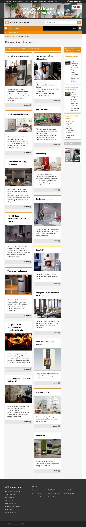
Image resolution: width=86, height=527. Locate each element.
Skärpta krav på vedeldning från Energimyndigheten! (16, 327)
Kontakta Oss (68, 490)
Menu (75, 28)
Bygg (15, 2)
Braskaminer (13, 36)
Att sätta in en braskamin (18, 56)
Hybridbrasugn (42, 392)
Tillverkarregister (36, 497)
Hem (6, 36)
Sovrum (50, 2)
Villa (57, 2)
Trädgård (42, 2)
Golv (26, 2)
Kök (31, 2)
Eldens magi (41, 153)
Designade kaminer (44, 199)
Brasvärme (40, 435)
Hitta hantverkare (36, 493)
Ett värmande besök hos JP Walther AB (18, 380)
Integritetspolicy (69, 493)
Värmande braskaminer (17, 271)
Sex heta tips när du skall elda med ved (47, 57)
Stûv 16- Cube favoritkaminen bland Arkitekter (16, 219)
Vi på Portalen (52, 490)
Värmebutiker (52, 497)
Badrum (8, 2)
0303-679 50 (12, 500)
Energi (20, 2)
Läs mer (26, 105)
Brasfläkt (40, 249)
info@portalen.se (15, 506)
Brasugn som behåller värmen (45, 343)
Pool (35, 2)
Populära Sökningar (54, 493)
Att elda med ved (43, 109)
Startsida (34, 490)
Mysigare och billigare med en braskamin (47, 294)
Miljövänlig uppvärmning (17, 114)
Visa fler (77, 50)
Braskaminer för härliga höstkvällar (17, 163)
